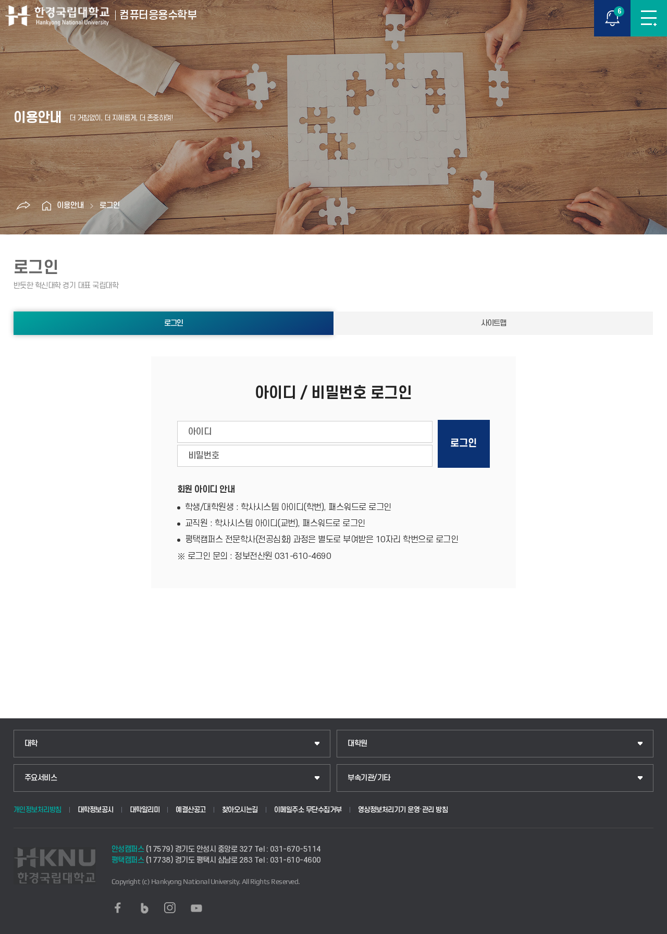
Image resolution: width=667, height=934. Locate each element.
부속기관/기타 (369, 778)
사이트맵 (493, 323)
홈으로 (46, 206)
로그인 (110, 205)
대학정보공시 (96, 810)
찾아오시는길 (240, 810)
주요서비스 (40, 778)
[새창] (117, 908)
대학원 (357, 743)
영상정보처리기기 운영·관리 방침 (403, 810)
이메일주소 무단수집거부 (308, 810)
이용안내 (70, 205)
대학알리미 (145, 810)
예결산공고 (191, 810)
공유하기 (23, 206)
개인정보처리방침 (37, 810)
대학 (31, 743)
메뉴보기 (649, 18)
